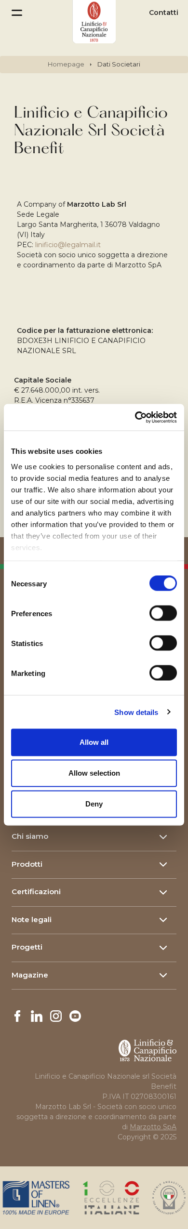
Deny (94, 804)
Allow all (94, 742)
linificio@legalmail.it (69, 244)
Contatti (163, 13)
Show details (136, 712)
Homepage (66, 64)
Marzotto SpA (153, 1127)
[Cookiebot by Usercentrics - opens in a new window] (135, 417)
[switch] (163, 613)
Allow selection (94, 773)
